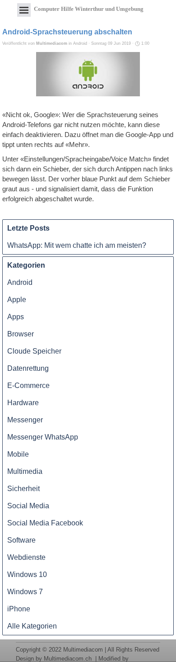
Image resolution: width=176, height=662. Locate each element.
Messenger (25, 420)
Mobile (18, 454)
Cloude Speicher (34, 351)
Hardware (23, 403)
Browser (20, 334)
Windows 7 (25, 592)
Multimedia (24, 471)
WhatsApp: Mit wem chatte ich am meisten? (76, 245)
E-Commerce (28, 385)
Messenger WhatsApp (42, 437)
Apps (15, 317)
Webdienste (26, 557)
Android (19, 282)
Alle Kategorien (32, 626)
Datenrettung (28, 368)
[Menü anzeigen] (24, 10)
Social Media (28, 506)
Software (21, 540)
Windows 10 (27, 574)
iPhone (18, 609)
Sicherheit (23, 488)
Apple (16, 299)
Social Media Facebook (45, 523)
